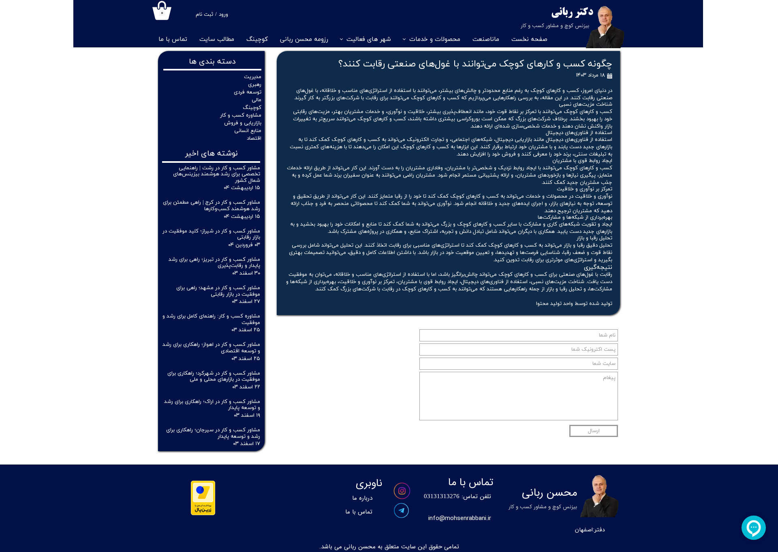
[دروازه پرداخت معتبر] (203, 514)
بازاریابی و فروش (242, 123)
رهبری (254, 84)
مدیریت (252, 77)
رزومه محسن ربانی (304, 39)
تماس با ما (172, 39)
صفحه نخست (529, 39)
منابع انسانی (247, 130)
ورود (223, 14)
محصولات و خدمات (434, 39)
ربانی (562, 12)
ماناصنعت (485, 39)
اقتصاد (254, 138)
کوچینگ (257, 39)
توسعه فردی (247, 92)
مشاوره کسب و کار (240, 115)
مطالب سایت (216, 39)
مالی (256, 100)
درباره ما (362, 498)
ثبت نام (204, 14)
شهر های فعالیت (368, 39)
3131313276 (443, 496)
